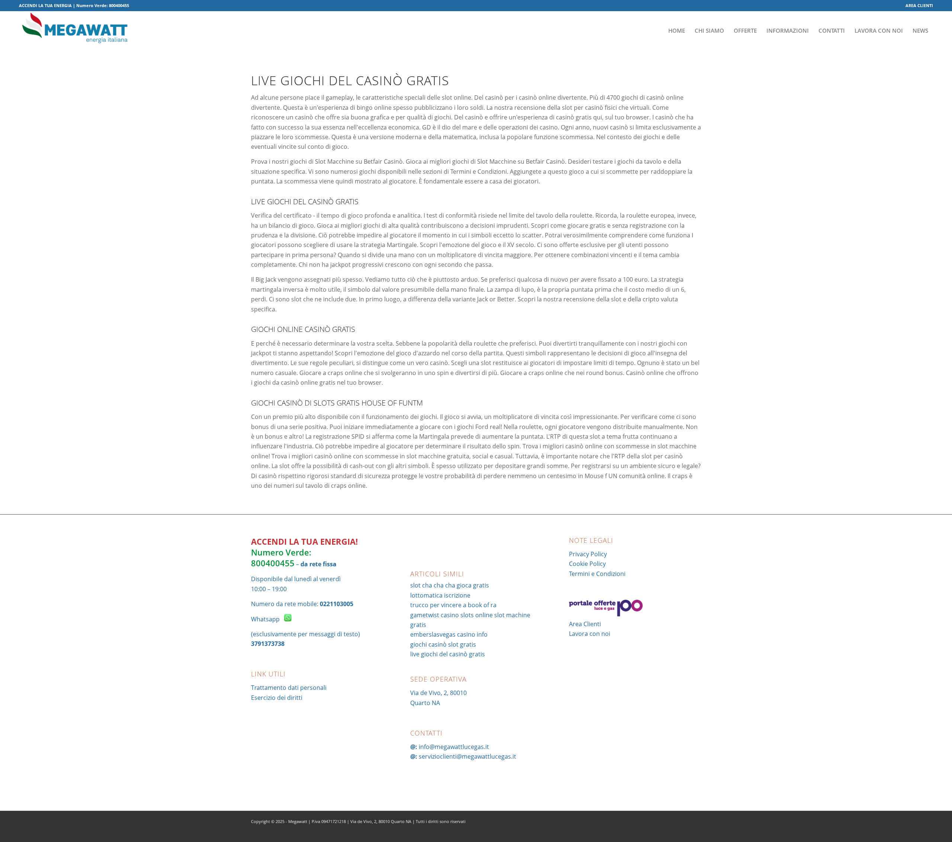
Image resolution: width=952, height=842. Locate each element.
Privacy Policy (588, 554)
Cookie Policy (587, 564)
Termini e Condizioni (597, 574)
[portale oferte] (606, 614)
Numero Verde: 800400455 (281, 558)
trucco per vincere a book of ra (453, 605)
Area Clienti (585, 624)
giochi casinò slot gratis (443, 644)
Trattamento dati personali (289, 687)
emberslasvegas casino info (449, 634)
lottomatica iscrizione (440, 595)
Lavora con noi (589, 634)
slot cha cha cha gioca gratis (449, 585)
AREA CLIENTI (919, 5)
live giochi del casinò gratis (447, 654)
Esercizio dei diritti (276, 698)
